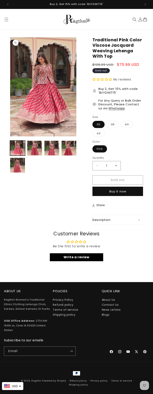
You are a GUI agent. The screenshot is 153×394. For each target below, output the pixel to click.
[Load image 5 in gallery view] (17, 165)
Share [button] (100, 205)
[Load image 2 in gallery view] (34, 148)
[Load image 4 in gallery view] (68, 148)
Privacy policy (99, 380)
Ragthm (36, 380)
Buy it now (117, 191)
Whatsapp (116, 108)
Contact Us (110, 305)
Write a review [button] (76, 257)
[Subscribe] (71, 351)
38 (115, 125)
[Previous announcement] (7, 4)
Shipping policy (64, 315)
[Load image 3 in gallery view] (51, 148)
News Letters (111, 310)
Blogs (106, 315)
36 (101, 125)
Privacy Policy (63, 300)
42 (101, 134)
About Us (108, 300)
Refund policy (63, 305)
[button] (6, 19)
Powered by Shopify (54, 380)
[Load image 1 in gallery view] (17, 148)
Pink (102, 149)
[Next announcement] (145, 4)
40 (129, 125)
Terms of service (65, 310)
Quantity (98, 158)
